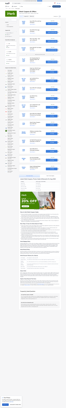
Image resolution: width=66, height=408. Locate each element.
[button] (11, 14)
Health (9, 8)
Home (6, 8)
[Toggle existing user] (59, 16)
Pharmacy (12, 8)
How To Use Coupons (50, 175)
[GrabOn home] (8, 3)
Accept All (5, 404)
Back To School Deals (56, 6)
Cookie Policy (11, 401)
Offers (32, 16)
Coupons (26, 16)
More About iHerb (29, 175)
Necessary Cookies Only (15, 404)
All (21, 16)
